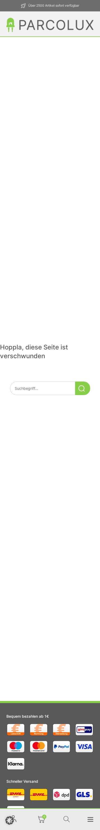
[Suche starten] (82, 388)
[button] (9, 820)
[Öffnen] (41, 819)
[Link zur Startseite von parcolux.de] (50, 25)
